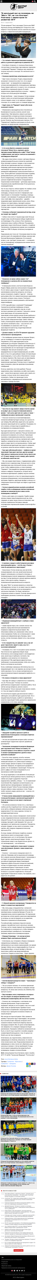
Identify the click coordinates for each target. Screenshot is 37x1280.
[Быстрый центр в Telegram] (17, 1270)
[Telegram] (30, 1066)
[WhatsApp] (27, 1066)
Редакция (4, 1261)
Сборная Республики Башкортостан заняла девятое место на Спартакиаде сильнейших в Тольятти (20, 1246)
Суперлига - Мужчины (14, 1061)
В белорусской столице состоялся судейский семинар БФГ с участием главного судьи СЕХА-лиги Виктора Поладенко (20, 1216)
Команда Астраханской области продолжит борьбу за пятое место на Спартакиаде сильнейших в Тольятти (20, 1203)
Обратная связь (6, 1266)
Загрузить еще (18, 1250)
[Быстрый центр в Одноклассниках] (24, 1270)
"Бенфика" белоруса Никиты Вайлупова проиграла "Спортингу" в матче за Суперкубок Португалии (20, 1240)
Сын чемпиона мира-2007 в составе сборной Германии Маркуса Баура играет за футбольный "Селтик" (18, 1227)
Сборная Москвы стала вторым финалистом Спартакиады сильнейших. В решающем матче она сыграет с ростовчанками (19, 1220)
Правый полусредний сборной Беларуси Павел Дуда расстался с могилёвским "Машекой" (18, 1230)
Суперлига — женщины (8, 1063)
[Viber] (34, 1064)
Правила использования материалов (13, 1268)
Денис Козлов (11, 1066)
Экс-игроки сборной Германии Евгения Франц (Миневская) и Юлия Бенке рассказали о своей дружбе (20, 1236)
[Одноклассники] (30, 1064)
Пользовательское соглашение (11, 1259)
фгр (16, 1059)
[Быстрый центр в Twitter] (22, 1270)
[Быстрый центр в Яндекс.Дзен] (14, 1270)
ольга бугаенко (9, 1059)
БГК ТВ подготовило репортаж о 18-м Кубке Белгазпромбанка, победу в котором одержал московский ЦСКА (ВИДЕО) (20, 1223)
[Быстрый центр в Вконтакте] (19, 1270)
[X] (32, 1064)
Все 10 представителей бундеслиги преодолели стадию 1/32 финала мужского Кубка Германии (20, 1243)
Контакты (4, 1264)
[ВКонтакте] (27, 1064)
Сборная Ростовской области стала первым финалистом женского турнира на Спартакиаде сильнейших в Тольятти (19, 1233)
